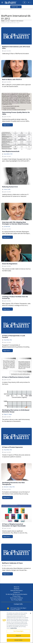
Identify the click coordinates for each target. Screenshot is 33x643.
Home (2, 21)
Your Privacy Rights (16, 600)
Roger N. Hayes (8, 414)
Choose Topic (14, 6)
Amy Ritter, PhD (8, 340)
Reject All (18, 635)
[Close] (30, 613)
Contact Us (16, 592)
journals (7, 21)
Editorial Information (16, 590)
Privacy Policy (16, 596)
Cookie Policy (13, 628)
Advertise (16, 589)
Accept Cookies (18, 640)
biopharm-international (17, 21)
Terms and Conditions (16, 598)
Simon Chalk (7, 189)
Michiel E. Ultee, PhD (9, 487)
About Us (16, 587)
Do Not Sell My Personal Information (16, 594)
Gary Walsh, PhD (8, 154)
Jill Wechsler (7, 226)
